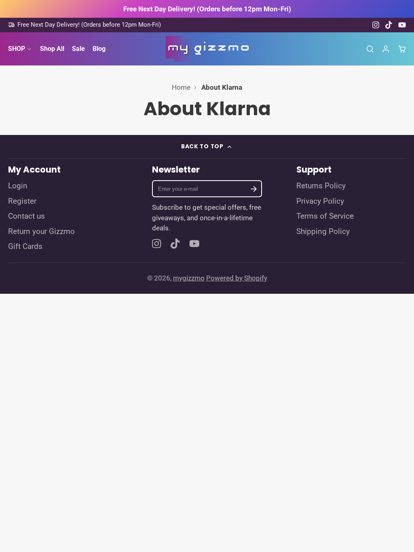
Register (22, 201)
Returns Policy (321, 185)
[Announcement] (207, 9)
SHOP (16, 49)
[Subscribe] (253, 189)
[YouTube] (402, 25)
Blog (99, 49)
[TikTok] (389, 25)
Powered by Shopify (236, 278)
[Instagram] (376, 25)
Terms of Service (325, 216)
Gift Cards (25, 246)
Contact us (26, 216)
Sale (78, 49)
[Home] (207, 49)
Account (386, 49)
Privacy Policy (320, 201)
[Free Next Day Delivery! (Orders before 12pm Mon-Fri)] (84, 24)
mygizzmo (189, 278)
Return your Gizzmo (41, 231)
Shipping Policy (323, 231)
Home (181, 87)
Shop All (52, 49)
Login (17, 185)
